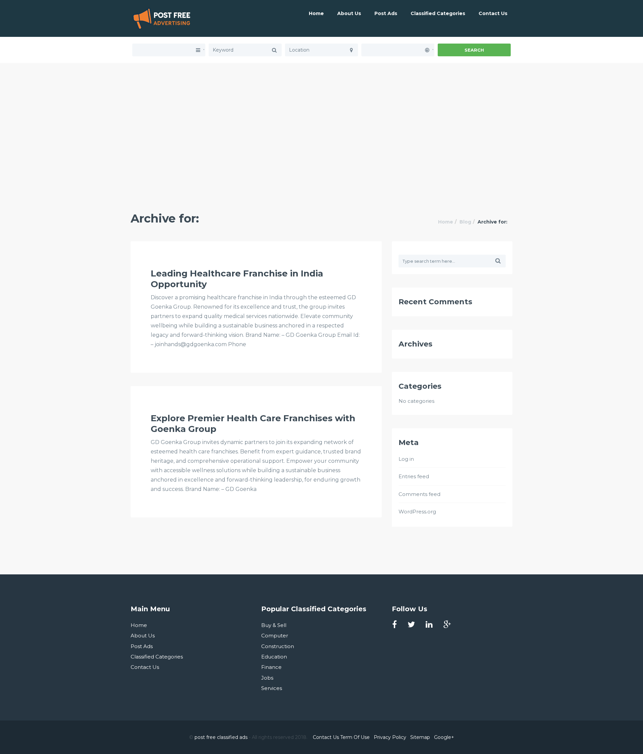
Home (316, 13)
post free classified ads (221, 737)
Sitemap (420, 737)
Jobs (267, 678)
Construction (277, 646)
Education (274, 656)
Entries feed (414, 476)
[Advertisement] (321, 110)
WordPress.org (417, 511)
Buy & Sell (273, 625)
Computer (274, 635)
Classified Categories (438, 13)
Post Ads (385, 13)
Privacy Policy (390, 737)
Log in (406, 459)
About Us (349, 13)
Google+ (444, 737)
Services (271, 688)
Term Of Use (355, 737)
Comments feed (419, 494)
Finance (271, 667)
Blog (465, 222)
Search (474, 50)
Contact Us (493, 13)
